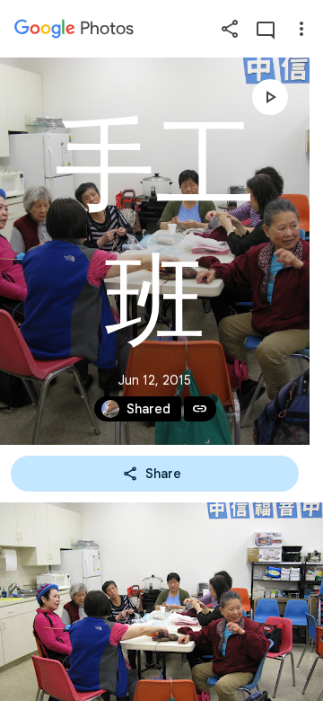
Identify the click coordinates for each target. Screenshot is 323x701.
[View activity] (266, 29)
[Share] (230, 29)
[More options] (301, 29)
